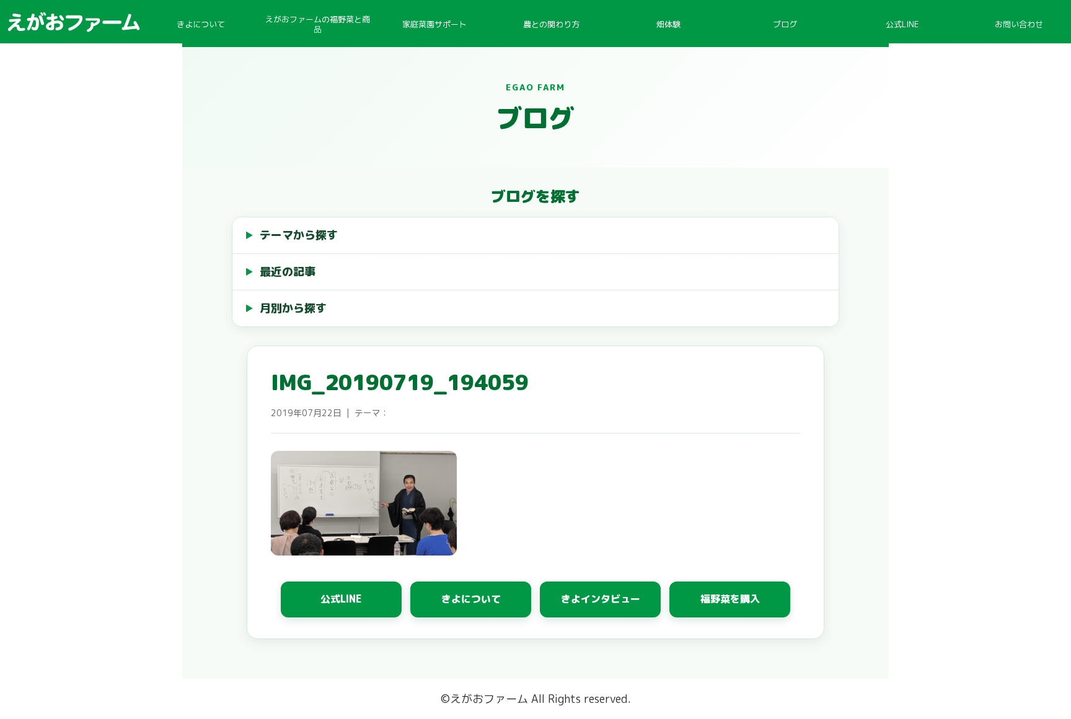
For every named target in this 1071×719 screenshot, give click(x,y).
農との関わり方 (551, 24)
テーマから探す (299, 235)
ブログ (785, 24)
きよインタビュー (600, 599)
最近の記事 (287, 271)
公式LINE (902, 24)
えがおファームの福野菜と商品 (317, 24)
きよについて (201, 24)
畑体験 (668, 24)
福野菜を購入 (730, 599)
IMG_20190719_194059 (400, 382)
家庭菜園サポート (434, 24)
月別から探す (293, 308)
